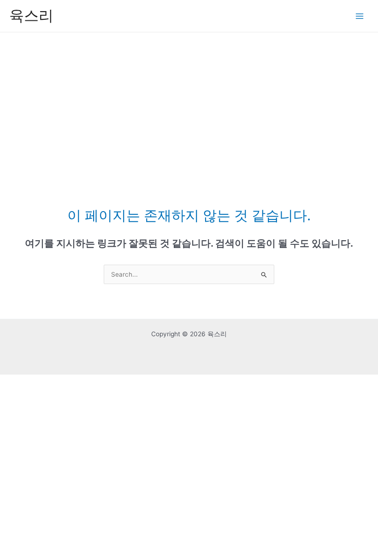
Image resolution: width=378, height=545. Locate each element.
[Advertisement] (189, 101)
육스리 (31, 15)
